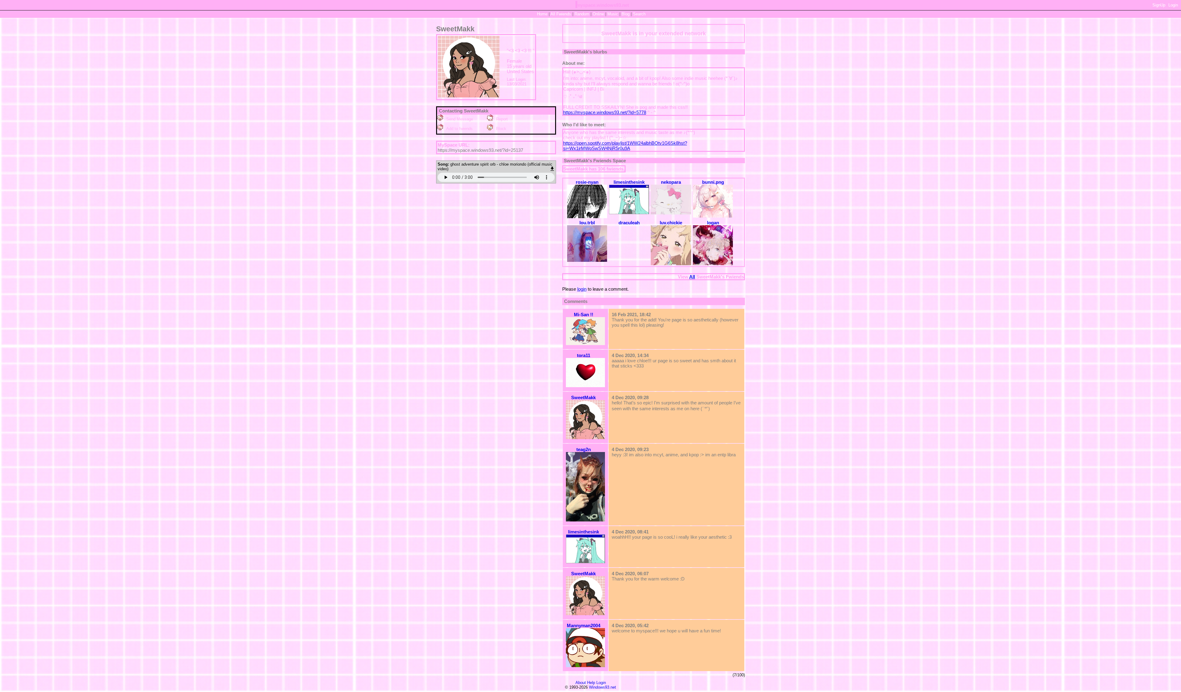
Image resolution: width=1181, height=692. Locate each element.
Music (612, 14)
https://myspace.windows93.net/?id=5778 (604, 112)
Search (639, 14)
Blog (626, 14)
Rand (582, 14)
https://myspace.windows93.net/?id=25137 (480, 150)
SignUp (1158, 5)
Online (598, 14)
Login (1173, 5)
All (561, 14)
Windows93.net (602, 687)
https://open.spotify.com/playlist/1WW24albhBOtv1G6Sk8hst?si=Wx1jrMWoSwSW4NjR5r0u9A (625, 145)
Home (542, 14)
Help (591, 682)
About (580, 682)
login (582, 289)
